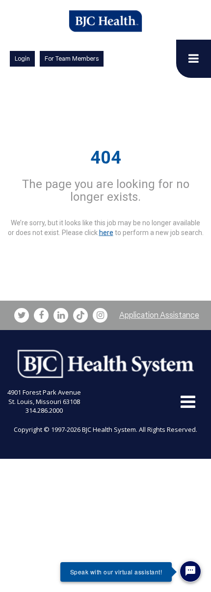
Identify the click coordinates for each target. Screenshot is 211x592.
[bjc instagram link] (100, 315)
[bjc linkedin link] (60, 315)
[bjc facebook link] (41, 315)
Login (22, 58)
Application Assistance (159, 315)
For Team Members (72, 58)
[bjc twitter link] (21, 315)
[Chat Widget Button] (190, 571)
